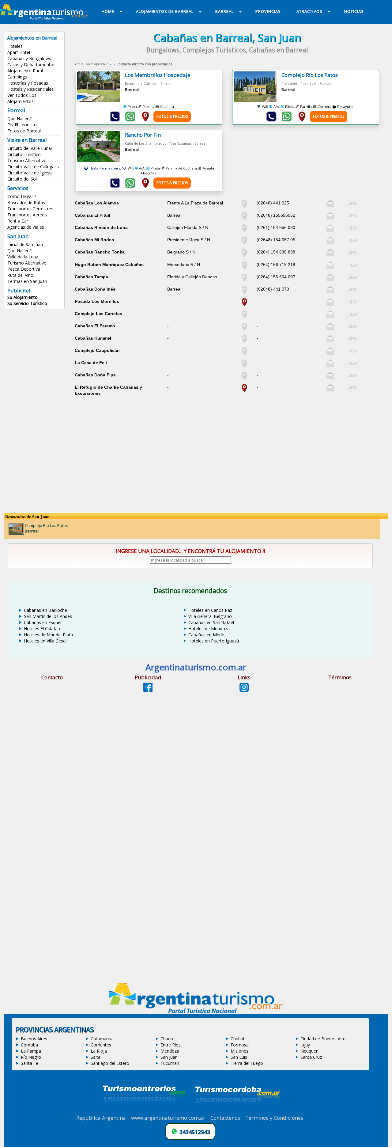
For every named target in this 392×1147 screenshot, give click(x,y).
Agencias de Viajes (25, 227)
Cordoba (29, 1045)
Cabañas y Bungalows (29, 58)
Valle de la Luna (22, 257)
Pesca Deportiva (23, 269)
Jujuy (305, 1045)
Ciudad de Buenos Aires (324, 1039)
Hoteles (15, 46)
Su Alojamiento (22, 297)
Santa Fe (29, 1063)
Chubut (238, 1039)
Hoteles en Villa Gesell (45, 641)
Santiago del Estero (110, 1063)
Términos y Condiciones (274, 1117)
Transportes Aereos (27, 215)
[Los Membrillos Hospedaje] (101, 86)
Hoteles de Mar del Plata (48, 635)
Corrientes (101, 1045)
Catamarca (101, 1039)
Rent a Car (17, 221)
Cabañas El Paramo (95, 325)
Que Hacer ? (19, 118)
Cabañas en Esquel (42, 622)
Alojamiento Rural (25, 71)
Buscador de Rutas (26, 202)
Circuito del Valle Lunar (29, 148)
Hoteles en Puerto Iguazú (213, 641)
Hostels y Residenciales (30, 89)
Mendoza (169, 1051)
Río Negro (31, 1057)
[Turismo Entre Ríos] (144, 1110)
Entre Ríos (170, 1045)
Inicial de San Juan (25, 244)
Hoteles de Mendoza (209, 628)
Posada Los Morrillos (97, 301)
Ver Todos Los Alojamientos (21, 98)
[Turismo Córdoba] (237, 1110)
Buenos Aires (34, 1039)
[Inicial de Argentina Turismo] (45, 17)
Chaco (166, 1039)
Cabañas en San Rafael (211, 622)
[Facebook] (148, 690)
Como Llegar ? (21, 196)
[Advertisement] (227, 441)
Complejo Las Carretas (98, 313)
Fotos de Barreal (24, 131)
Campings (17, 77)
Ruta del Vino (20, 275)
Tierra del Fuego (247, 1063)
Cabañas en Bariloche (45, 610)
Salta (95, 1057)
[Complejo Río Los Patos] (257, 86)
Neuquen (309, 1051)
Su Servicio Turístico (27, 303)
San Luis (239, 1057)
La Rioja (99, 1051)
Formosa (240, 1045)
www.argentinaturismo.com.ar (168, 1117)
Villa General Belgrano (210, 616)
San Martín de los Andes (48, 616)
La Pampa (31, 1051)
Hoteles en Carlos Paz (210, 610)
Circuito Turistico (24, 154)
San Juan (169, 1057)
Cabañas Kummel (93, 338)
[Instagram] (244, 690)
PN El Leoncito (22, 125)
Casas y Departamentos (31, 64)
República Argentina (101, 1117)
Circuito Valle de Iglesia (30, 173)
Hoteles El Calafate (43, 628)
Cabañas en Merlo (206, 635)
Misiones (239, 1051)
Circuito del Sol (22, 179)
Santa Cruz (311, 1057)
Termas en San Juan (27, 281)
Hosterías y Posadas (27, 83)
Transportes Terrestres (30, 208)
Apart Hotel (18, 52)
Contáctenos (225, 1117)
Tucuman (169, 1063)
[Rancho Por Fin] (101, 146)
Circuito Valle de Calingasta (34, 167)
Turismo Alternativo (27, 160)
